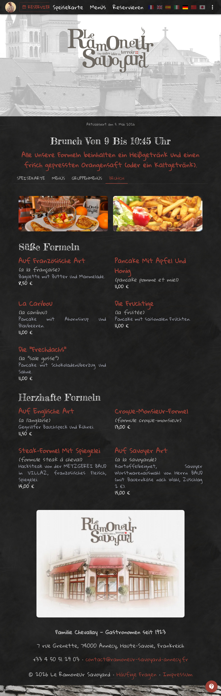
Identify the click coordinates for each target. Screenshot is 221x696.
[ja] (202, 7)
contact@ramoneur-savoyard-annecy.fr (137, 659)
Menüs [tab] (58, 178)
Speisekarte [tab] (31, 178)
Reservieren (42, 7)
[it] (177, 7)
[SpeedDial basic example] (211, 686)
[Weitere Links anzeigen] (212, 7)
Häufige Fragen (136, 674)
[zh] (194, 7)
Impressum (178, 674)
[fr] (151, 7)
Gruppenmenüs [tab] (87, 178)
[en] (160, 7)
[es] (168, 7)
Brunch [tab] (116, 178)
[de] (185, 7)
